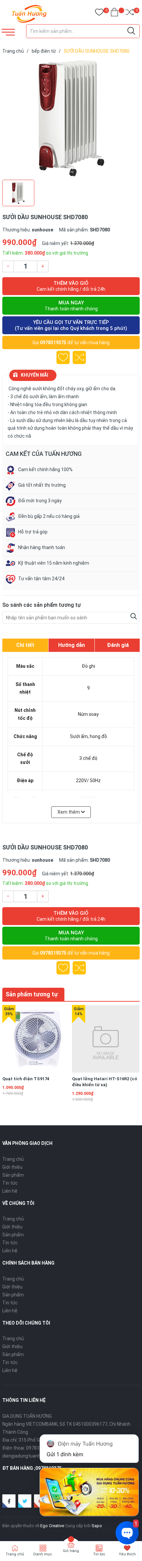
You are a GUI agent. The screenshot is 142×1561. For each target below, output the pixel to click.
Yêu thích (127, 1554)
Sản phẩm (13, 1175)
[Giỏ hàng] (114, 13)
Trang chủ (13, 1159)
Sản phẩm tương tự (32, 994)
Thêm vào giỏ (71, 286)
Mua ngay (71, 305)
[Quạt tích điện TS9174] (36, 1039)
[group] (71, 118)
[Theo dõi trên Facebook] (9, 1501)
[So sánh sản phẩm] (129, 13)
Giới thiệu (12, 1167)
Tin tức (10, 1183)
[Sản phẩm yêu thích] (99, 13)
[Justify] (131, 31)
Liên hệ (10, 1191)
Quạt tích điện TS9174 (25, 1078)
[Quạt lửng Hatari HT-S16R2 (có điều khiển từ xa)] (105, 1039)
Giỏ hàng (71, 1551)
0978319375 (53, 342)
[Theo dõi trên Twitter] (24, 1501)
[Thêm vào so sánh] (79, 357)
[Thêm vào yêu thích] (63, 357)
